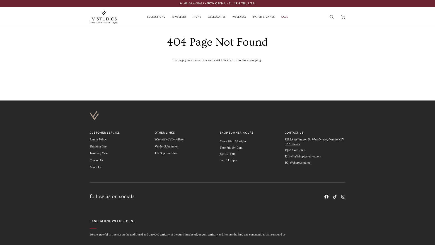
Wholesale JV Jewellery (169, 139)
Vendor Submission (167, 146)
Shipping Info (98, 146)
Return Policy (98, 139)
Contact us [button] (294, 133)
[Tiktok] (335, 197)
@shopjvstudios (300, 162)
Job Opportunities (166, 153)
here (231, 60)
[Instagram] (343, 197)
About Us (95, 167)
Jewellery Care (99, 153)
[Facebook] (326, 197)
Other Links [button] (165, 133)
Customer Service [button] (105, 133)
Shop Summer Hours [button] (237, 133)
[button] (156, 17)
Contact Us (96, 160)
